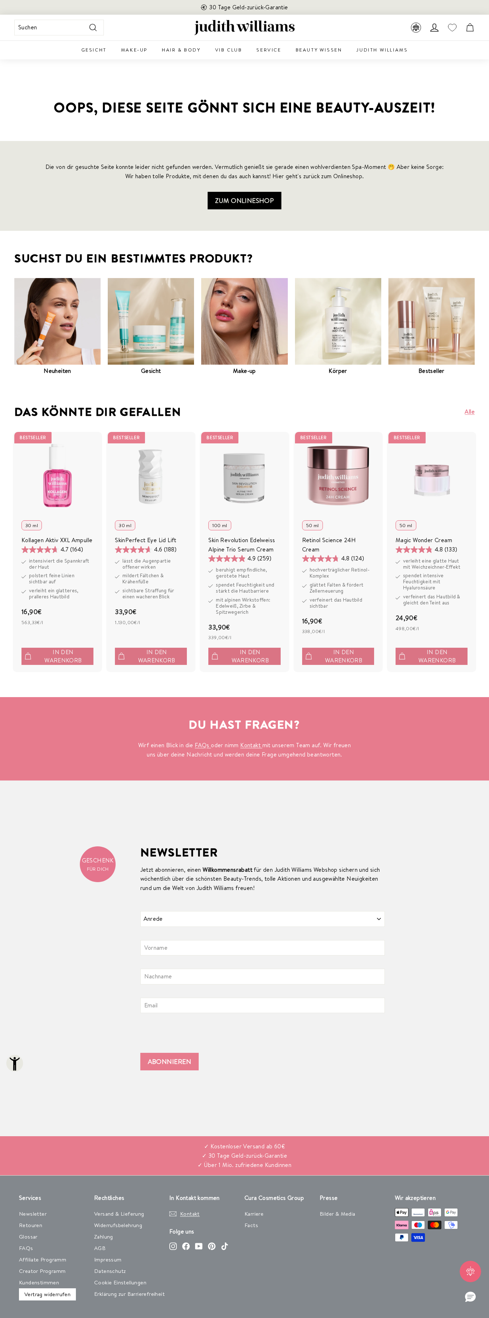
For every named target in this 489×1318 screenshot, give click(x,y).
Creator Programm (42, 1271)
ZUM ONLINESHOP (244, 200)
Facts (251, 1225)
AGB (100, 1248)
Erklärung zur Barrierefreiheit (129, 1294)
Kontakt (251, 745)
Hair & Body (181, 50)
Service (268, 50)
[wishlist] (452, 28)
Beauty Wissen (319, 50)
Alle (470, 411)
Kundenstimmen (39, 1282)
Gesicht (94, 50)
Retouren (30, 1225)
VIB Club (228, 50)
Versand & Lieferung (119, 1213)
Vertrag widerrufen (47, 1294)
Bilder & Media (337, 1213)
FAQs (203, 745)
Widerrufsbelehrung (118, 1225)
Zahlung (103, 1236)
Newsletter (33, 1213)
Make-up (134, 50)
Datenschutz (110, 1271)
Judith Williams (382, 50)
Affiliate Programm (42, 1259)
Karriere (254, 1213)
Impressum (108, 1259)
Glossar (28, 1236)
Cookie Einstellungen (120, 1282)
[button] (470, 1297)
